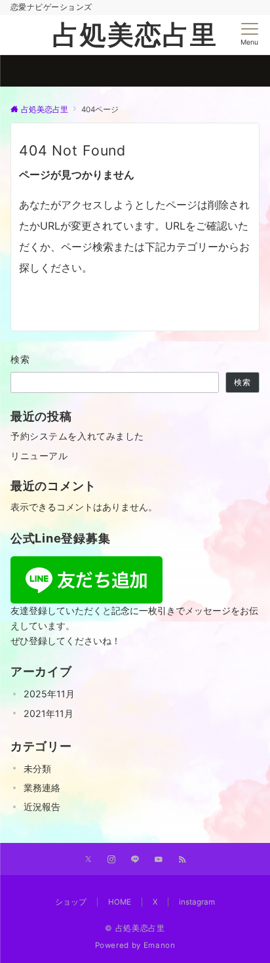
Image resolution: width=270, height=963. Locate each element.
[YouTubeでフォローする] (159, 860)
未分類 (37, 768)
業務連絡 (42, 787)
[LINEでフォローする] (135, 860)
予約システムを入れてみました (77, 435)
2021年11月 (48, 713)
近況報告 (42, 806)
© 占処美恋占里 (134, 928)
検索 (20, 359)
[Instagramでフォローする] (111, 860)
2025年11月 (49, 693)
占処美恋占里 (135, 34)
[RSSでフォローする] (182, 860)
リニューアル (39, 455)
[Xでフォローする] (88, 860)
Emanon (160, 945)
